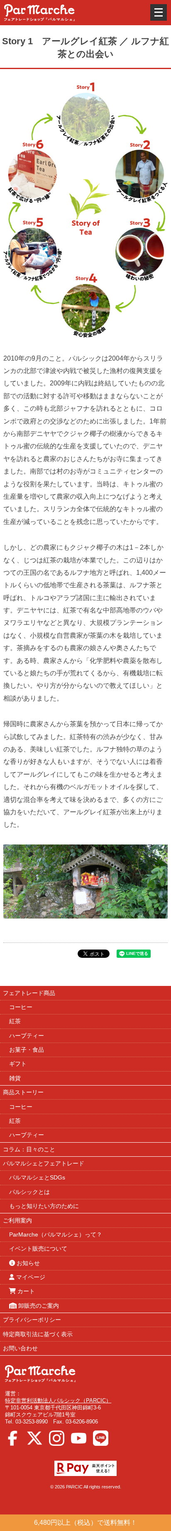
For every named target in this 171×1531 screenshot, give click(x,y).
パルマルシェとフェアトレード (43, 1163)
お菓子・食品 (26, 1049)
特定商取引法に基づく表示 (38, 1334)
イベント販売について (38, 1248)
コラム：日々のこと (29, 1149)
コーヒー (20, 1007)
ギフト (18, 1063)
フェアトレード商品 (29, 993)
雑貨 (15, 1078)
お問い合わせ (20, 1348)
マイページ (30, 1277)
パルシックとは (29, 1192)
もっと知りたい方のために (44, 1206)
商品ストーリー (23, 1092)
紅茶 (15, 1021)
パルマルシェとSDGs (37, 1177)
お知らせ (27, 1263)
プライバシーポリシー (32, 1319)
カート (25, 1291)
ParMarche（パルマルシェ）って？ (55, 1234)
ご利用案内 (17, 1220)
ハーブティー (26, 1035)
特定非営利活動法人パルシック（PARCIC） (58, 1400)
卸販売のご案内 (38, 1305)
